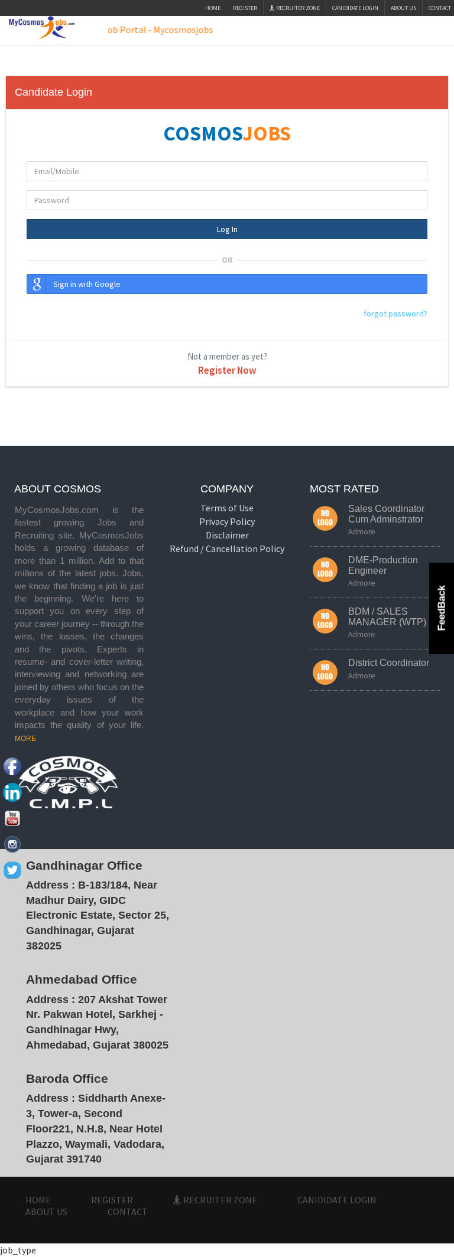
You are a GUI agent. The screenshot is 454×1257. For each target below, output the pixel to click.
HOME (38, 1200)
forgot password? (395, 313)
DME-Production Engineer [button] (383, 565)
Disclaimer (227, 535)
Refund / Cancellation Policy (227, 548)
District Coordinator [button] (388, 663)
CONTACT (128, 1211)
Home (212, 8)
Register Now (227, 370)
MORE (25, 738)
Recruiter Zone (297, 8)
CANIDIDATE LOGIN (355, 8)
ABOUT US (403, 8)
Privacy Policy (227, 521)
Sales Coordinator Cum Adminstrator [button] (386, 514)
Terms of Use (227, 508)
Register (245, 8)
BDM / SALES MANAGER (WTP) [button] (387, 616)
